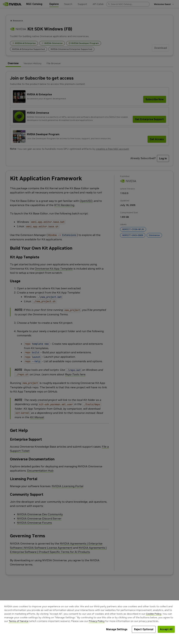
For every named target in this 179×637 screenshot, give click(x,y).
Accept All (166, 629)
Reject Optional (143, 629)
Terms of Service (18, 621)
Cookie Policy (153, 613)
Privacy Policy (97, 621)
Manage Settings (116, 629)
